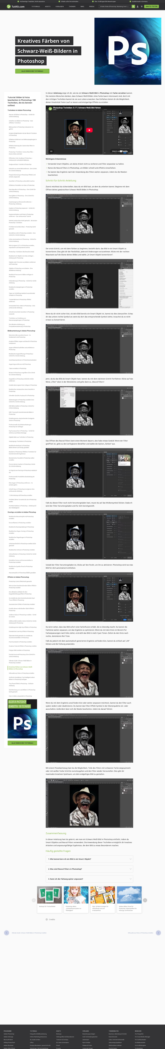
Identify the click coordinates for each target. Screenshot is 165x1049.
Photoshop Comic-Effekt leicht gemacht (20, 581)
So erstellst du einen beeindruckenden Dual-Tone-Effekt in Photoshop (22, 599)
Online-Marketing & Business (38, 1037)
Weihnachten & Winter (115, 1045)
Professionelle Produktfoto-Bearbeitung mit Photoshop (21, 477)
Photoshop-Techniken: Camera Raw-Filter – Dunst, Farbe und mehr (21, 153)
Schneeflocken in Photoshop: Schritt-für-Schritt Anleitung (22, 555)
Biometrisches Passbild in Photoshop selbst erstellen (21, 459)
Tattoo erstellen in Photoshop (17, 368)
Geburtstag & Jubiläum (115, 1042)
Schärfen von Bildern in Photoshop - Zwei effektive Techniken (21, 122)
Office (32, 1042)
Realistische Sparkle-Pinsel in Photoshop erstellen (21, 567)
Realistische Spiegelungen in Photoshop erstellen (20, 288)
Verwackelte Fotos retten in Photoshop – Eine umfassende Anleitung (22, 307)
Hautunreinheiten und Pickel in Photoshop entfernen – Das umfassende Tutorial (21, 215)
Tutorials (33, 1031)
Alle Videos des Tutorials (32, 71)
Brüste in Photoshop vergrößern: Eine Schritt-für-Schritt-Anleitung (22, 373)
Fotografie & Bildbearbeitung (38, 1034)
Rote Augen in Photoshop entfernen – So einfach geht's (21, 484)
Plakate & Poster (87, 1045)
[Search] (133, 6)
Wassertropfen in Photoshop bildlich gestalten (22, 573)
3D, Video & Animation (62, 1042)
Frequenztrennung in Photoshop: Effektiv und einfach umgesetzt (22, 176)
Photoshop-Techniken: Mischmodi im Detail (21, 252)
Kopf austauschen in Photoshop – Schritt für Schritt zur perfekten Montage (21, 432)
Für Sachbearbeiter (140, 1039)
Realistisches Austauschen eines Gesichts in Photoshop (22, 390)
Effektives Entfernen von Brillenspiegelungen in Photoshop (23, 140)
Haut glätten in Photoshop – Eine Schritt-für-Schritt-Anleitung (21, 197)
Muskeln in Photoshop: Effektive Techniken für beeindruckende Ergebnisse (22, 453)
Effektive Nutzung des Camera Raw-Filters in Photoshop (21, 147)
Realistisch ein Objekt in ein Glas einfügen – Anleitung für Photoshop (21, 257)
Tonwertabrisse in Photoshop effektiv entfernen (20, 300)
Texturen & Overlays (62, 1039)
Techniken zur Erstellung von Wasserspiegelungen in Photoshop (19, 319)
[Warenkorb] (141, 6)
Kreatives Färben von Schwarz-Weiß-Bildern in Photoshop (20, 668)
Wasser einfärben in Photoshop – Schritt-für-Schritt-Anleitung (22, 115)
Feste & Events (113, 1037)
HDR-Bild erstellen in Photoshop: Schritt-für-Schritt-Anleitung (21, 407)
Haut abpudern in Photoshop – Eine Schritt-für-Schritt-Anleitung (22, 190)
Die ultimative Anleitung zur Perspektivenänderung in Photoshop (19, 325)
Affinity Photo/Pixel (9, 1042)
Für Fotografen (139, 1034)
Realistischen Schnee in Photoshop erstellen (22, 550)
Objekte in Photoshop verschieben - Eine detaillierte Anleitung (21, 269)
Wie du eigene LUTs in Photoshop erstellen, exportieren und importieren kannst (21, 246)
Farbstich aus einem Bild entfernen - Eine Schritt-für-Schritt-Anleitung (23, 169)
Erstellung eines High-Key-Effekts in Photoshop (23, 627)
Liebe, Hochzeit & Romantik (116, 1039)
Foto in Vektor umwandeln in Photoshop (20, 696)
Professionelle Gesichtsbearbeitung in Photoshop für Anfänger (20, 425)
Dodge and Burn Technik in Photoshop (20, 164)
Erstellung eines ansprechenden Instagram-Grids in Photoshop (22, 419)
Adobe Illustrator (8, 1045)
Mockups (58, 1034)
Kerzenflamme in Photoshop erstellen (20, 523)
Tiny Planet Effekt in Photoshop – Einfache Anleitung (21, 684)
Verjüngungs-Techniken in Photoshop (20, 441)
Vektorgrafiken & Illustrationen (65, 1037)
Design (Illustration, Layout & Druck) (40, 1045)
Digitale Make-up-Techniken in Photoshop (21, 437)
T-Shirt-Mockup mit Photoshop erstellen (20, 495)
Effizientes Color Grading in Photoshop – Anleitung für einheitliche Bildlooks (20, 159)
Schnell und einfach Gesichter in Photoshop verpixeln (21, 313)
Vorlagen (85, 1031)
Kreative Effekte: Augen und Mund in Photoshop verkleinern (23, 342)
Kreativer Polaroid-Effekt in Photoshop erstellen (23, 646)
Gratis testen (151, 6)
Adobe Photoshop (9, 1034)
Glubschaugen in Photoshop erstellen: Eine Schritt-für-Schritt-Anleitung (21, 401)
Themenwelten (113, 1031)
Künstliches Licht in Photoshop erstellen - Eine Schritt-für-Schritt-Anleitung (22, 234)
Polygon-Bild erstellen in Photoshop (19, 650)
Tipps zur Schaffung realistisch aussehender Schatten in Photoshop (22, 294)
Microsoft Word (8, 1039)
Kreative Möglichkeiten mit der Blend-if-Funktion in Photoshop (23, 134)
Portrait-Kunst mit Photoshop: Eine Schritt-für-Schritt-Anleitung (22, 655)
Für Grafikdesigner (140, 1045)
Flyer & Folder (86, 1042)
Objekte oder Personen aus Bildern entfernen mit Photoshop (22, 263)
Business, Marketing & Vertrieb (118, 1034)
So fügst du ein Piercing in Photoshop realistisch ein (23, 471)
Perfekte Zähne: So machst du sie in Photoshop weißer (22, 500)
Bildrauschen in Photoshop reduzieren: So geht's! (21, 128)
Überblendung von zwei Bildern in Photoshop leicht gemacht (22, 691)
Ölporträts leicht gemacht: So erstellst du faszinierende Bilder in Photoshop (20, 636)
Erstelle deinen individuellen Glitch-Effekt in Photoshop (21, 609)
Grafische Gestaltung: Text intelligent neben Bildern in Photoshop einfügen (22, 678)
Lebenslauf (85, 1039)
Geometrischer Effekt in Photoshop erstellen (22, 604)
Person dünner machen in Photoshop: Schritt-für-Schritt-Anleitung (22, 465)
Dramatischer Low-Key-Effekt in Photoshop (21, 631)
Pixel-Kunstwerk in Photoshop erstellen (20, 642)
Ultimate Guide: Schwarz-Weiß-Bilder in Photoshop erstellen (20, 662)
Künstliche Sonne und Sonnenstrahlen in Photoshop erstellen (21, 561)
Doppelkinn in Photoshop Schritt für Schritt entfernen (21, 380)
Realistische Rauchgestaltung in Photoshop (21, 527)
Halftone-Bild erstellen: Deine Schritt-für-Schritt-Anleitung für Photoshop (23, 622)
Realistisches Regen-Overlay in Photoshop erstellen (21, 532)
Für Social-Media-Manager (142, 1037)
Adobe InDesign (8, 1037)
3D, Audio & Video (35, 1039)
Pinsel (58, 1045)
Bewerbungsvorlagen (88, 1034)
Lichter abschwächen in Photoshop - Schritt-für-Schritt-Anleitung (22, 240)
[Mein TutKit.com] (137, 6)
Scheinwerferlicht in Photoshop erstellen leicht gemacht (22, 544)
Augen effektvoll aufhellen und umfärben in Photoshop (21, 348)
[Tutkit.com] (15, 6)
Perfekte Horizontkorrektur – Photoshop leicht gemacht (22, 228)
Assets (58, 1031)
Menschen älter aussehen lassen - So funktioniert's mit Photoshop (20, 336)
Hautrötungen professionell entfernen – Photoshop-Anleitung (20, 203)
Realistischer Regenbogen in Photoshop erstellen (20, 538)
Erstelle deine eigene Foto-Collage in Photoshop (23, 385)
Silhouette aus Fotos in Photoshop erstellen (21, 673)
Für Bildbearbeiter (140, 1042)
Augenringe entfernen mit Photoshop (20, 364)
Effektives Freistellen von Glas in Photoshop (21, 185)
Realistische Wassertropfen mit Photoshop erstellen (21, 517)
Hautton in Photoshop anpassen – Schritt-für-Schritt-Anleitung (22, 209)
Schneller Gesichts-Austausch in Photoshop (21, 395)
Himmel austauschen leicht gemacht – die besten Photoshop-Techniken (23, 221)
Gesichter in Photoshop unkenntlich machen (22, 181)
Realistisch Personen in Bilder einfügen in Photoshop (21, 275)
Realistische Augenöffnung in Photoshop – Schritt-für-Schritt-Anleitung (21, 355)
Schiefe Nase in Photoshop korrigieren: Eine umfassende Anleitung (21, 490)
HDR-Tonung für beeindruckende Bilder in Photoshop (21, 413)
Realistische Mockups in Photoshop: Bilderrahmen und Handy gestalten (19, 446)
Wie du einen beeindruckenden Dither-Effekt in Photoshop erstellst (22, 586)
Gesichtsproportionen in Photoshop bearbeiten (22, 360)
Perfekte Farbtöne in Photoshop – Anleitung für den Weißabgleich (22, 507)
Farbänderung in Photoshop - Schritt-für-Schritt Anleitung (22, 282)
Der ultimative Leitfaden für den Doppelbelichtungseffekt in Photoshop (20, 593)
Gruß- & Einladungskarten (89, 1037)
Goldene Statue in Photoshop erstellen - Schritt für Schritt (22, 616)
